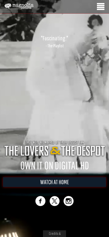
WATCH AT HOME (54, 188)
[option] (54, 41)
